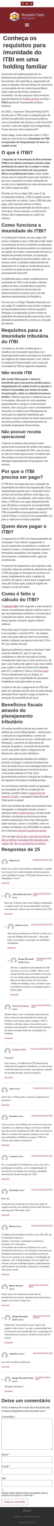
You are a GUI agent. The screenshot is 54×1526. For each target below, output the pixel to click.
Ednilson (16, 1049)
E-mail (6, 1466)
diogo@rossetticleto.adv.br (32, 830)
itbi (11, 843)
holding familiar (31, 99)
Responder (6, 883)
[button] (27, 25)
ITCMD (14, 796)
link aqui (42, 671)
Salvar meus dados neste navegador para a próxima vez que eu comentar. (25, 1494)
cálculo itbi (21, 836)
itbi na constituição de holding (30, 843)
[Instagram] (31, 4)
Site (4, 1478)
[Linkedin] (27, 4)
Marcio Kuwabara (20, 1006)
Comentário (8, 1417)
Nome (5, 1454)
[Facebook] (23, 4)
